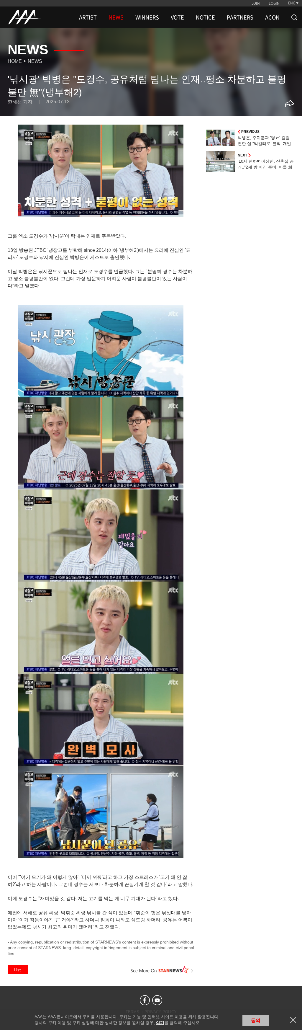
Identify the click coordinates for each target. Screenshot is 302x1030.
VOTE (177, 17)
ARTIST (88, 17)
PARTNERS (240, 17)
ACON (272, 17)
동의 (255, 1020)
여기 (160, 1022)
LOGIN (274, 3)
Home (15, 61)
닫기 (293, 1020)
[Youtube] (157, 1000)
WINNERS (147, 17)
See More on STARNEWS (162, 969)
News (35, 61)
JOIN (256, 3)
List (18, 969)
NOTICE (205, 17)
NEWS (116, 17)
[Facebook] (145, 1000)
